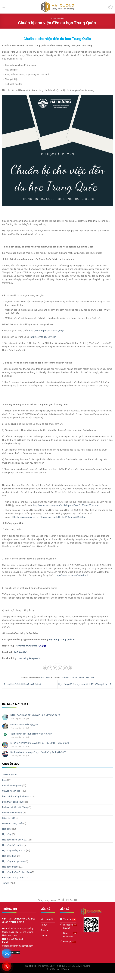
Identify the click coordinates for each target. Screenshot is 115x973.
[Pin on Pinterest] (65, 668)
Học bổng (7, 829)
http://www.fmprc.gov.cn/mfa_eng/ (46, 330)
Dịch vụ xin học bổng (12, 812)
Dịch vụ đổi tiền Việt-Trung (15, 807)
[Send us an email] (67, 900)
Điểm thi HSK (8, 818)
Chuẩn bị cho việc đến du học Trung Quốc (77, 677)
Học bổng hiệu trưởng (12, 845)
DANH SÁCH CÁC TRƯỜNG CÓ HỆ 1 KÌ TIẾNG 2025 (35, 715)
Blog (53, 18)
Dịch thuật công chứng (13, 802)
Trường (60, 18)
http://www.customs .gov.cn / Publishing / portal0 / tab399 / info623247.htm (49, 517)
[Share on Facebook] (50, 668)
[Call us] (71, 900)
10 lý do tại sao (9, 774)
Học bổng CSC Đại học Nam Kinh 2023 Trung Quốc (83, 684)
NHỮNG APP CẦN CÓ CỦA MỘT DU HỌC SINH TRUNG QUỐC (39, 743)
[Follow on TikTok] (63, 900)
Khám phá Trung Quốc (13, 877)
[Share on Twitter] (55, 668)
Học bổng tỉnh (9, 856)
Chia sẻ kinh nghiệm (12, 785)
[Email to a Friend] (60, 668)
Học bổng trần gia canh (13, 861)
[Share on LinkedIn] (69, 668)
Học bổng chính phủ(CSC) (14, 840)
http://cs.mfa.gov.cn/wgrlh (43, 337)
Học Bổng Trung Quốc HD (62, 639)
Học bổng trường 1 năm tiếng (16, 872)
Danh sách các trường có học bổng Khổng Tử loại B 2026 (38, 752)
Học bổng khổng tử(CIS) (13, 850)
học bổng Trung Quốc (29, 658)
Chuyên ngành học (11, 791)
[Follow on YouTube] (75, 900)
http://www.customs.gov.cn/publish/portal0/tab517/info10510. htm (66, 505)
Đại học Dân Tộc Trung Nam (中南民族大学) (31, 734)
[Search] (110, 7)
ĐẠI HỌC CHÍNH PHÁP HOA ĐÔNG (24, 684)
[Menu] (4, 6)
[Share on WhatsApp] (45, 668)
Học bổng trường (10, 867)
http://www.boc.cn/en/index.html (72, 575)
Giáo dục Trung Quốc (12, 823)
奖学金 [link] (42, 646)
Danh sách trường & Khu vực (16, 796)
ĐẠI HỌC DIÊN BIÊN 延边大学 (24, 724)
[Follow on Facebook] (59, 900)
